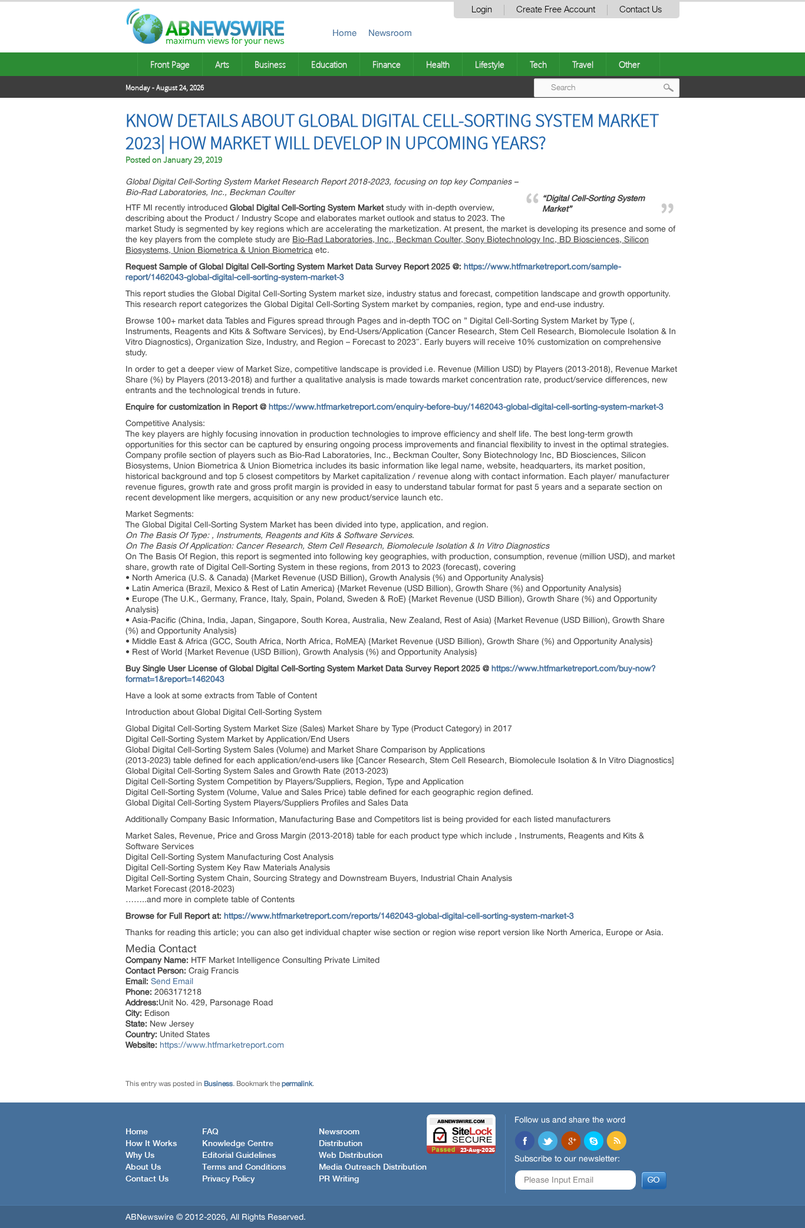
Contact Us (640, 9)
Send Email (172, 981)
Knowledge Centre (237, 1144)
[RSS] (616, 1142)
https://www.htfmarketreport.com (222, 1044)
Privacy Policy (228, 1179)
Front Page (170, 64)
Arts (222, 64)
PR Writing (339, 1179)
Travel (582, 64)
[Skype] (593, 1142)
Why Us (140, 1155)
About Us (143, 1167)
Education (329, 64)
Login (481, 9)
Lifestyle (489, 64)
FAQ (210, 1132)
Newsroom (390, 33)
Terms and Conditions (244, 1167)
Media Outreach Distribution (373, 1167)
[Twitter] (547, 1142)
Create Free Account (555, 9)
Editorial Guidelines (239, 1155)
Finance (386, 64)
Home (344, 33)
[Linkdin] (570, 1142)
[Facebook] (524, 1142)
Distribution (340, 1144)
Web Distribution (350, 1155)
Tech (538, 64)
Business (270, 64)
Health (438, 64)
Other (629, 64)
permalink (297, 1084)
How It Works (151, 1144)
